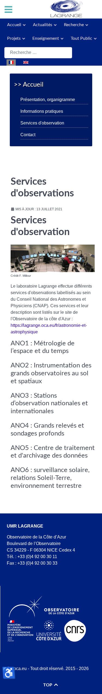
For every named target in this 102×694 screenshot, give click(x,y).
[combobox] (38, 52)
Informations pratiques (41, 111)
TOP (48, 685)
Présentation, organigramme (47, 99)
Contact (27, 134)
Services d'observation (42, 123)
